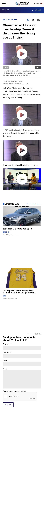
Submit (8, 405)
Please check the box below (14, 391)
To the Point (10, 20)
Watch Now (37, 3)
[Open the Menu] (4, 3)
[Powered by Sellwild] (38, 334)
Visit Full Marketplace (34, 204)
